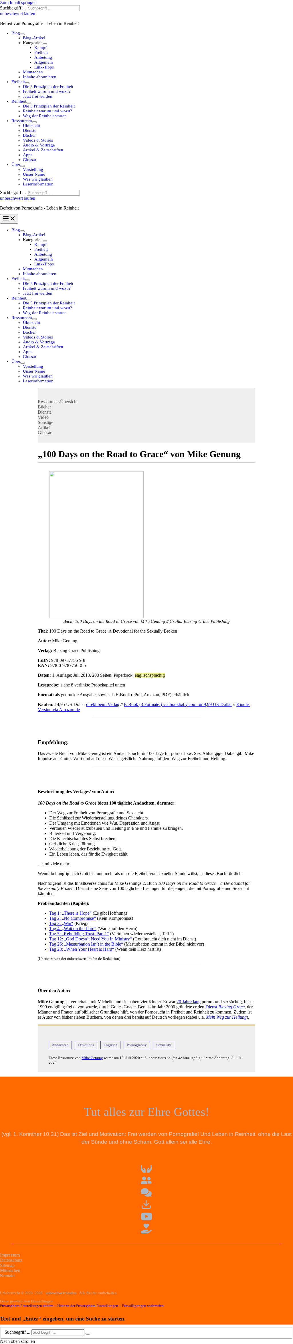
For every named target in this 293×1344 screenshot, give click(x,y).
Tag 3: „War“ (61, 923)
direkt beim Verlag (102, 704)
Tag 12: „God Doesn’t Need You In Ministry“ (90, 938)
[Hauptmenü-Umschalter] (9, 219)
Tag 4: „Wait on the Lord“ (72, 928)
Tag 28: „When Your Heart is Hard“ (81, 949)
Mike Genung (92, 1058)
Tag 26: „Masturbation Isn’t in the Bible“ (86, 944)
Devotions (86, 1045)
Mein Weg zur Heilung (226, 1017)
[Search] (88, 1334)
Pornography (137, 1045)
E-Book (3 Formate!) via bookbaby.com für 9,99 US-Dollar (178, 704)
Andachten (60, 1045)
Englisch (110, 1045)
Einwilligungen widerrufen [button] (143, 1306)
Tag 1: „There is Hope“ (70, 913)
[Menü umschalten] (22, 34)
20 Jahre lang (189, 1001)
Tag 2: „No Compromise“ (72, 918)
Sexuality (163, 1045)
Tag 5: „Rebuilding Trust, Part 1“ (79, 933)
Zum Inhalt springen (18, 2)
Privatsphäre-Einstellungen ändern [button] (27, 1306)
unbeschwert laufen (17, 13)
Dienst (225, 1006)
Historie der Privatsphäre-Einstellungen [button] (87, 1306)
